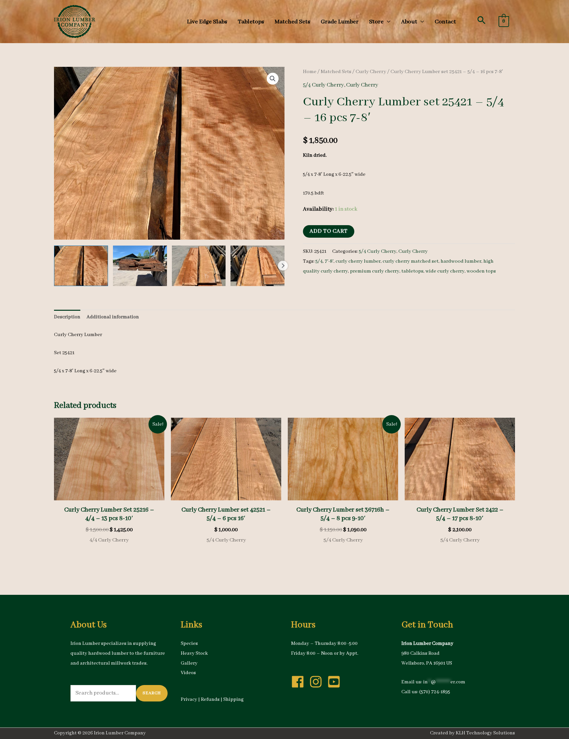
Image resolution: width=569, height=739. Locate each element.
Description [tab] (67, 317)
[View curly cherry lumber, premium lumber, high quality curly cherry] (81, 266)
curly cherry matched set (411, 261)
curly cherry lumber (358, 261)
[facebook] (299, 681)
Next (283, 266)
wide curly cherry (445, 271)
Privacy (189, 699)
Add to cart (329, 231)
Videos (188, 673)
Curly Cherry (371, 71)
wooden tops (481, 271)
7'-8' (329, 261)
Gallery (189, 663)
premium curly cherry (374, 271)
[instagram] (317, 681)
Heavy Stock (194, 653)
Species (189, 644)
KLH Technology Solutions (485, 733)
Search (152, 693)
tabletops (412, 271)
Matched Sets (336, 71)
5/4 (319, 261)
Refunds (210, 699)
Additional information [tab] (113, 317)
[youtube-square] (335, 681)
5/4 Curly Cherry (323, 85)
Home (309, 71)
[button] (481, 20)
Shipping (233, 699)
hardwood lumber (461, 261)
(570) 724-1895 (434, 692)
